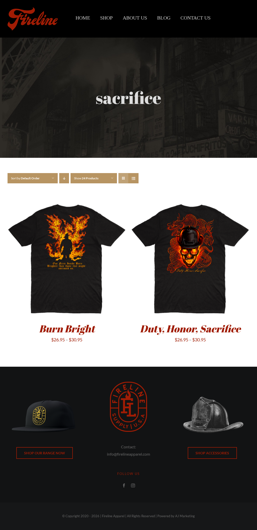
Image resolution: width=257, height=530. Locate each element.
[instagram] (133, 485)
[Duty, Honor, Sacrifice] (190, 202)
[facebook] (124, 485)
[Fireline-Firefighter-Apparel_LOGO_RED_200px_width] (33, 9)
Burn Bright (67, 328)
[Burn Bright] (67, 202)
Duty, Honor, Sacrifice (190, 328)
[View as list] (133, 178)
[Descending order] (64, 178)
